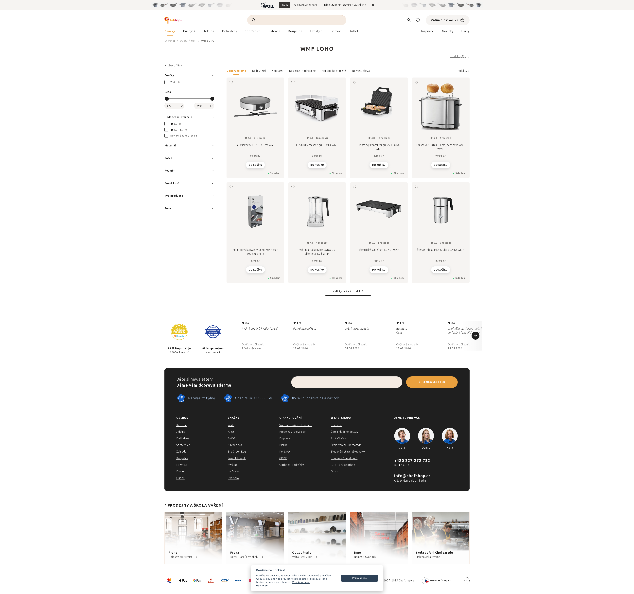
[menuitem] (169, 32)
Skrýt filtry (175, 65)
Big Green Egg (237, 451)
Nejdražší (277, 70)
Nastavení (262, 585)
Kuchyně (181, 425)
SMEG (231, 438)
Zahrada (181, 451)
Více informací (301, 582)
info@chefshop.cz (412, 475)
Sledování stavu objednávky (348, 451)
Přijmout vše (359, 578)
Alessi (231, 431)
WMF (231, 425)
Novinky (447, 31)
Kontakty (285, 451)
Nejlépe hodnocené (334, 70)
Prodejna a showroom (292, 431)
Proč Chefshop (340, 438)
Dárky (465, 31)
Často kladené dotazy (344, 431)
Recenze (336, 425)
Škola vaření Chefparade (346, 445)
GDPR (283, 458)
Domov (180, 471)
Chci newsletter (432, 382)
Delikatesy (183, 438)
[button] (348, 72)
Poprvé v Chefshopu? (344, 458)
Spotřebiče (183, 445)
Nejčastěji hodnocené (302, 70)
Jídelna (180, 431)
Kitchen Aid (235, 445)
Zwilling (232, 464)
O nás (334, 471)
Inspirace (427, 31)
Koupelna (182, 458)
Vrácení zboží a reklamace (295, 425)
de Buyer (233, 471)
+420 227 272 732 (412, 460)
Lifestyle (181, 464)
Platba (283, 445)
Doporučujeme (236, 70)
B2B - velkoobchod (343, 464)
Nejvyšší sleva (361, 70)
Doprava (284, 438)
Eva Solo (233, 478)
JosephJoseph (237, 458)
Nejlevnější (259, 70)
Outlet (180, 478)
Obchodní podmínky (291, 464)
